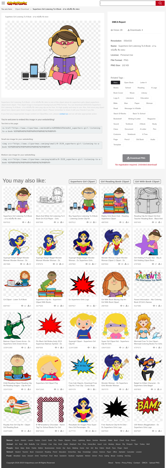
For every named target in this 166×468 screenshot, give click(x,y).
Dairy (24, 456)
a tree (145, 134)
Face (114, 448)
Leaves (30, 440)
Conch (44, 440)
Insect (100, 444)
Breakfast (17, 456)
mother (40, 448)
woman (149, 103)
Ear (64, 448)
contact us (63, 114)
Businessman (49, 448)
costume (117, 134)
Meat (56, 456)
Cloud (122, 440)
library (144, 93)
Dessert (30, 456)
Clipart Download (22, 9)
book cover (118, 93)
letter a (143, 82)
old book (140, 139)
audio (152, 139)
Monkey (111, 444)
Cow (50, 444)
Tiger (136, 444)
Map (79, 452)
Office (115, 452)
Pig (123, 444)
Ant (16, 444)
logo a (116, 98)
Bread (113, 456)
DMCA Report (119, 22)
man (126, 103)
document (129, 129)
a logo (154, 88)
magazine (151, 119)
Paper (109, 452)
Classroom (39, 452)
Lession (139, 452)
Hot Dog (128, 456)
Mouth (108, 448)
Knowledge (87, 452)
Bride (28, 448)
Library (95, 452)
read (115, 108)
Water (110, 440)
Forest (133, 440)
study (154, 124)
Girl (92, 448)
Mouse (118, 444)
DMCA (144, 463)
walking (75, 448)
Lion (105, 444)
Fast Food (43, 456)
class (115, 129)
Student (18, 452)
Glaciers (67, 440)
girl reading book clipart (115, 181)
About (110, 463)
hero (115, 82)
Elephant (73, 444)
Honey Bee (92, 444)
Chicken (44, 444)
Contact (137, 463)
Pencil (55, 452)
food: (9, 456)
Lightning (81, 440)
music (132, 93)
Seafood (71, 456)
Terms (117, 463)
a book (142, 124)
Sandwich (63, 456)
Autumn (23, 440)
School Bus (72, 452)
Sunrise (95, 440)
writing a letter (134, 119)
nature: (9, 440)
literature (130, 98)
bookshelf (117, 119)
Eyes (69, 448)
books (116, 88)
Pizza (101, 456)
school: (9, 452)
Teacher (25, 452)
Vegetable (79, 456)
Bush (116, 440)
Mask (17, 448)
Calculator (130, 452)
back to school (139, 114)
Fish (79, 444)
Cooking (120, 456)
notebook (132, 134)
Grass (74, 440)
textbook (129, 124)
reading (141, 88)
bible (115, 103)
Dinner (94, 456)
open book (128, 82)
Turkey (142, 444)
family (34, 448)
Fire (55, 440)
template (117, 145)
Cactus (37, 440)
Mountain (103, 440)
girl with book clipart (147, 181)
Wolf (148, 444)
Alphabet (122, 452)
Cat (38, 444)
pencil (127, 139)
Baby (22, 448)
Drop (127, 440)
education (145, 98)
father (102, 448)
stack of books (119, 114)
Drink (37, 456)
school (128, 88)
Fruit (50, 456)
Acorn (17, 440)
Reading (48, 452)
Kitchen (87, 456)
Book (32, 452)
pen (154, 129)
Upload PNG (154, 463)
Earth (50, 440)
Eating (107, 456)
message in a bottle (133, 108)
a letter (143, 129)
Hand (126, 448)
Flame (60, 440)
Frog (84, 444)
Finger (119, 448)
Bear (21, 444)
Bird (25, 444)
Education (62, 452)
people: (9, 448)
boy (96, 448)
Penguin (130, 444)
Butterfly (32, 444)
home (82, 448)
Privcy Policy (127, 463)
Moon (89, 440)
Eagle (66, 444)
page (115, 139)
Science (102, 452)
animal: (9, 444)
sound (116, 124)
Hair (87, 448)
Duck (60, 444)
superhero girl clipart (82, 181)
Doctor (58, 448)
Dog (55, 444)
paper (137, 103)
